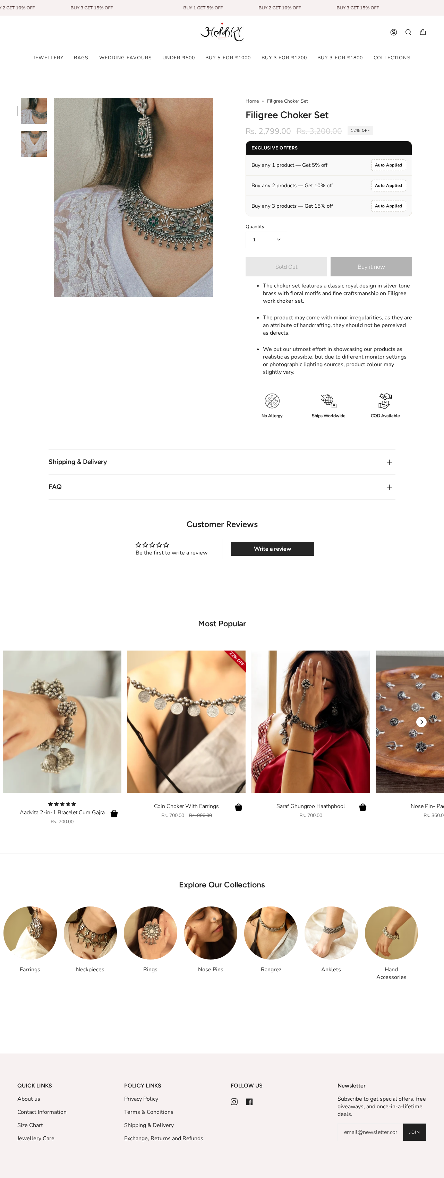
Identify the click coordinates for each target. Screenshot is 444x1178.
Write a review (272, 549)
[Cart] (423, 32)
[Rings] (150, 933)
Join (414, 1132)
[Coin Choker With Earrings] (186, 722)
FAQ (55, 487)
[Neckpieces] (90, 933)
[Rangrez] (271, 933)
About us (28, 1099)
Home (252, 101)
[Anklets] (331, 933)
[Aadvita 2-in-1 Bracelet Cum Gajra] (62, 722)
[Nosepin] (211, 933)
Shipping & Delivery (78, 462)
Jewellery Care (35, 1138)
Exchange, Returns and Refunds (163, 1138)
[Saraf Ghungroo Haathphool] (310, 722)
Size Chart (30, 1125)
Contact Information (42, 1112)
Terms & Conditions (148, 1112)
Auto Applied (388, 165)
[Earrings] (30, 933)
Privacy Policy (141, 1099)
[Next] (421, 722)
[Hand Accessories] (391, 933)
